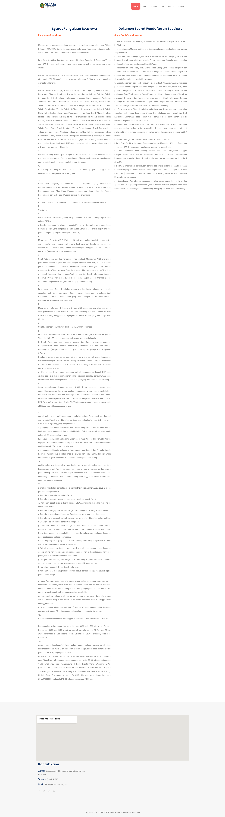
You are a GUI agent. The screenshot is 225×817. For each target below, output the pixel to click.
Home (135, 6)
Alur (144, 6)
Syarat (154, 6)
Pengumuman (168, 6)
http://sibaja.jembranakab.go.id (90, 488)
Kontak (181, 6)
